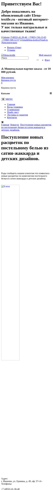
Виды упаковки (15, 107)
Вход (47, 60)
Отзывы (11, 50)
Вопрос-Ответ (14, 47)
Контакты (12, 117)
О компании (13, 109)
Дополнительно (9, 42)
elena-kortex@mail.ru (38, 40)
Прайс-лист (13, 112)
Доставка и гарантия (17, 115)
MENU (9, 99)
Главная (11, 104)
